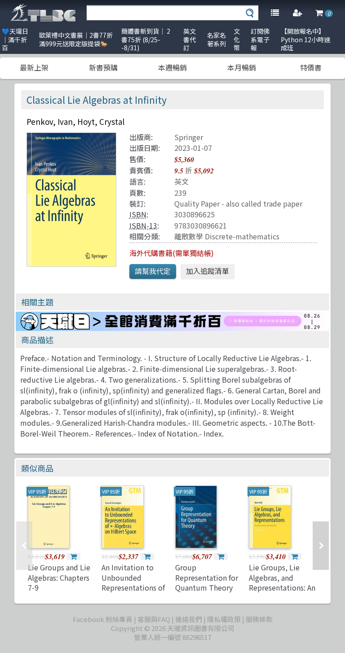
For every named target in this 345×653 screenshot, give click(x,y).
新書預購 (103, 67)
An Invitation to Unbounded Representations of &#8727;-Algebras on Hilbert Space (133, 587)
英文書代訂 (189, 39)
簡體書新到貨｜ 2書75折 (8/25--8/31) (145, 39)
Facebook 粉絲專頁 (103, 619)
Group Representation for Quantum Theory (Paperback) (206, 582)
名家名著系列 (216, 39)
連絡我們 (188, 619)
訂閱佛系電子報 (260, 39)
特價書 (311, 67)
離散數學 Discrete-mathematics (226, 236)
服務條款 (259, 619)
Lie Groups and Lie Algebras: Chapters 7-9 (59, 577)
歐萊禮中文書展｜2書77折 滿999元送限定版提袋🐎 (76, 39)
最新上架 (34, 67)
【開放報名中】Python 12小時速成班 (305, 39)
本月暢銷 (241, 67)
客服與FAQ (153, 619)
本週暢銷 (172, 67)
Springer (188, 137)
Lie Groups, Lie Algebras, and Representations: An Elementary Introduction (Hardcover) (282, 592)
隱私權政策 (224, 619)
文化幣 (237, 39)
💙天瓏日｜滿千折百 (15, 39)
